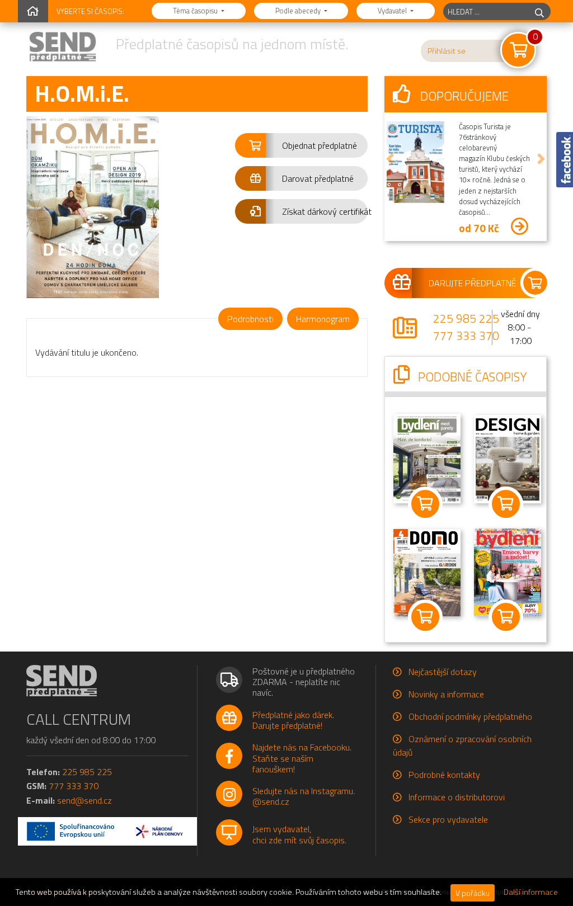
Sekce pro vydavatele (448, 819)
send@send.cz (84, 800)
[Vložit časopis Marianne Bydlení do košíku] (506, 617)
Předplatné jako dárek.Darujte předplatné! (293, 720)
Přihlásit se (447, 51)
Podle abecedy (298, 10)
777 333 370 (466, 336)
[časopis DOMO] (427, 572)
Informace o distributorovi (456, 797)
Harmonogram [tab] (323, 318)
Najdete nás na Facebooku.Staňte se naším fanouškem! (301, 757)
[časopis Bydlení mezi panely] (427, 457)
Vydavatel (393, 10)
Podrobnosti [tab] (250, 318)
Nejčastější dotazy (442, 671)
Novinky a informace (446, 694)
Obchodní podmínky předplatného (470, 716)
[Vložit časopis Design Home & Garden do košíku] (506, 504)
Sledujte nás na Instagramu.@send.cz (303, 796)
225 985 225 (466, 318)
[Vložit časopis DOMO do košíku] (425, 617)
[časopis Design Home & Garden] (507, 458)
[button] (301, 145)
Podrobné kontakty (444, 774)
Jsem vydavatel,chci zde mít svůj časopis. (299, 834)
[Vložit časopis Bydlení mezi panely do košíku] (425, 504)
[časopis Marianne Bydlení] (507, 571)
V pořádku (472, 893)
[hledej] (539, 11)
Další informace (531, 892)
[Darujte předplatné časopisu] (465, 283)
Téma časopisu (196, 10)
